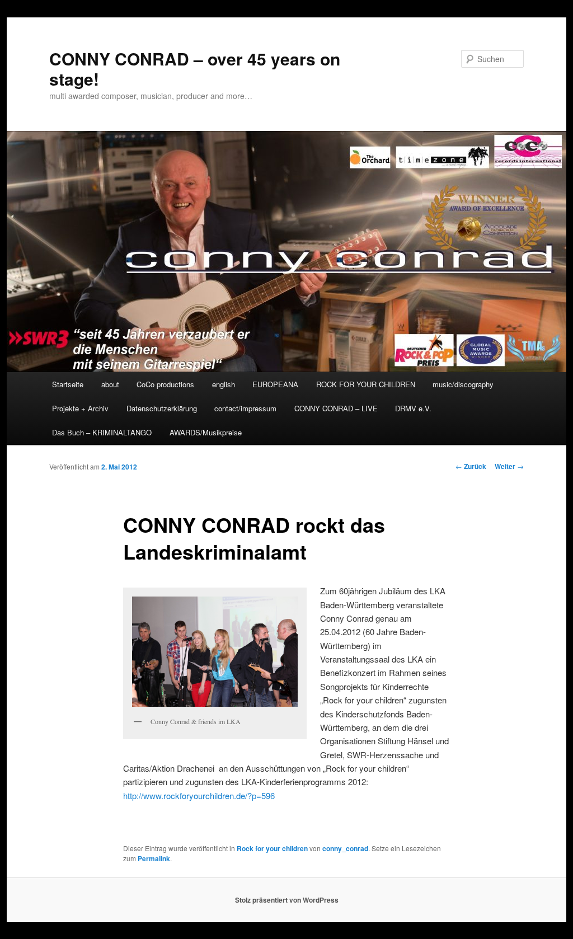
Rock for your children (272, 848)
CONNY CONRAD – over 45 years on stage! (194, 68)
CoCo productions (165, 384)
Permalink (154, 858)
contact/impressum (245, 408)
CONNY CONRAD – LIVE (336, 408)
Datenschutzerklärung (161, 408)
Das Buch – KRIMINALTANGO (102, 432)
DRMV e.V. (413, 408)
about (110, 384)
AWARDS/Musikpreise (206, 432)
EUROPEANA (275, 384)
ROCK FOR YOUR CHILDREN (365, 384)
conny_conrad (345, 848)
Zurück (470, 466)
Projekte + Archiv (80, 408)
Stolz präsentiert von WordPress (287, 900)
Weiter (509, 466)
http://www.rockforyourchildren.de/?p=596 (199, 795)
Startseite (67, 384)
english (223, 384)
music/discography (463, 384)
